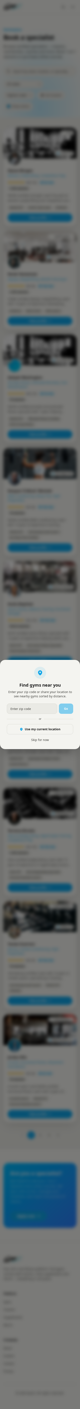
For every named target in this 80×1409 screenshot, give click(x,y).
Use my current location (42, 729)
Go (66, 709)
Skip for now (40, 740)
